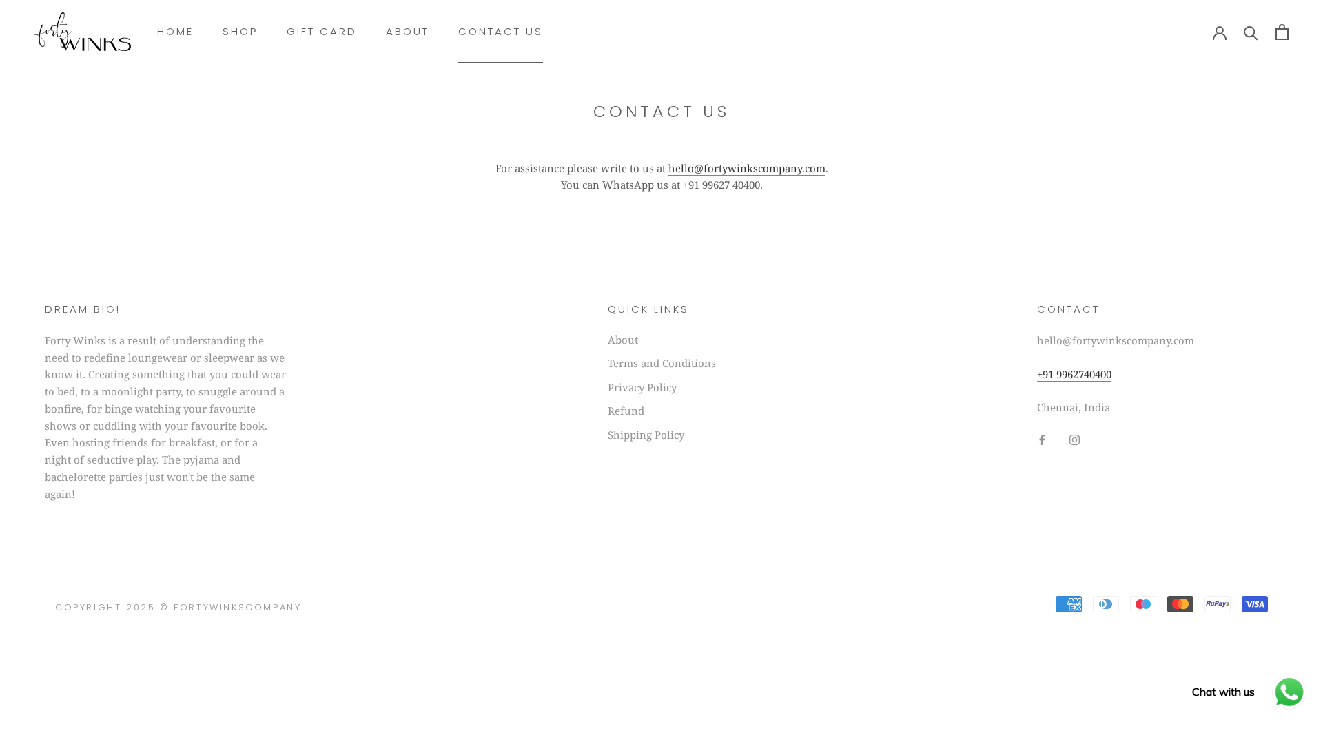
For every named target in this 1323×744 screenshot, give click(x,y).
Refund (626, 410)
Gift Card (322, 31)
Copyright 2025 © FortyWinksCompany (178, 607)
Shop (240, 31)
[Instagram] (1074, 438)
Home (175, 31)
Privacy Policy (642, 387)
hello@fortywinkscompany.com (746, 168)
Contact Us (500, 31)
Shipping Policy (646, 435)
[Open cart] (1282, 32)
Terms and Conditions (662, 363)
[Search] (1251, 32)
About (407, 31)
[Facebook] (1042, 438)
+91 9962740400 (1074, 374)
